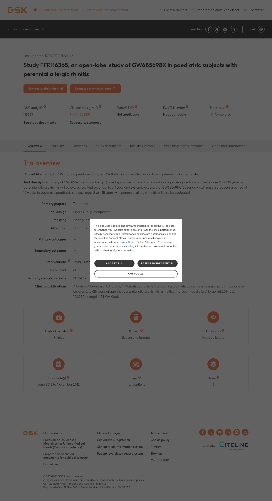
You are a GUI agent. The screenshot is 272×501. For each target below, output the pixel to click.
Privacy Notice (127, 242)
